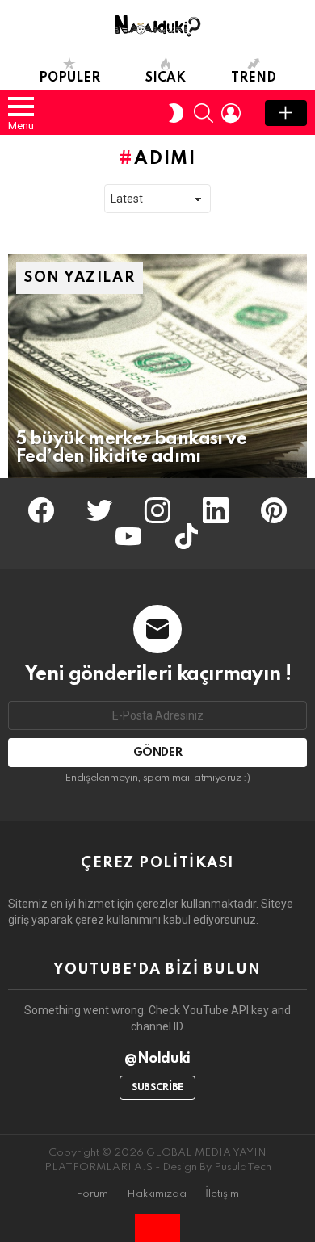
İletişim (222, 1194)
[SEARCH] (203, 113)
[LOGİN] (231, 113)
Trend (253, 78)
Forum (92, 1194)
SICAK (165, 78)
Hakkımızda (157, 1194)
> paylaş (286, 113)
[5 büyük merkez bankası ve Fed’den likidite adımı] (157, 366)
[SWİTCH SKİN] (176, 113)
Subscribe (157, 1088)
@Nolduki (157, 1058)
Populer (69, 78)
